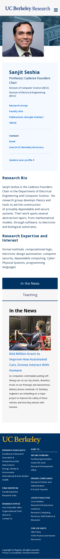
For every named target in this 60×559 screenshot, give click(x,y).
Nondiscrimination (31, 552)
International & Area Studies (15, 476)
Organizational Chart (12, 511)
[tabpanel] (30, 361)
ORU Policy (36, 532)
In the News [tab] (30, 283)
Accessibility (15, 552)
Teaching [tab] (30, 295)
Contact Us (7, 518)
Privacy (5, 552)
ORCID (12, 122)
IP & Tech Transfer (39, 489)
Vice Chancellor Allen (12, 507)
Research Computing (40, 512)
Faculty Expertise (10, 491)
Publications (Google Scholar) (26, 117)
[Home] (30, 8)
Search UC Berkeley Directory (26, 147)
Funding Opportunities (41, 459)
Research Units (9, 495)
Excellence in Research (13, 453)
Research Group (18, 105)
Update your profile (20, 159)
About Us (6, 514)
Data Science (8, 465)
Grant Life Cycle (38, 462)
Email (12, 141)
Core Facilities (37, 501)
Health (5, 479)
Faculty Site (16, 111)
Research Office (11, 504)
